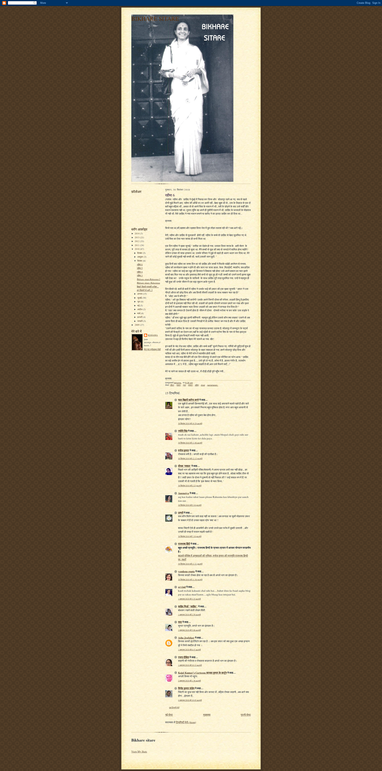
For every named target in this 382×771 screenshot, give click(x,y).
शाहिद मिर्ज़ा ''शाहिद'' (188, 606)
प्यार (184, 385)
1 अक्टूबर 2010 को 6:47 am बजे (189, 649)
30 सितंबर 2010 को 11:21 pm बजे (190, 564)
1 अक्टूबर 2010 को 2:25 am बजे (189, 599)
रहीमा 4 (140, 271)
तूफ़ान (178, 385)
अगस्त (140, 293)
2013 (137, 237)
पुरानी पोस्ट (246, 714)
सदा (180, 622)
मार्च (139, 313)
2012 (137, 241)
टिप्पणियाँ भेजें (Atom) (186, 722)
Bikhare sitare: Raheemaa (148, 282)
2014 (137, 233)
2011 (137, 245)
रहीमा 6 (140, 264)
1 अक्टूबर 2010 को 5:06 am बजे (189, 630)
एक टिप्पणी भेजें (174, 707)
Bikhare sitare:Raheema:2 (148, 279)
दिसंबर (140, 252)
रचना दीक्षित (183, 657)
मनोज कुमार (183, 450)
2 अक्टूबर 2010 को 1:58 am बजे (189, 680)
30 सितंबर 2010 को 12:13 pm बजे (190, 458)
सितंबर (140, 260)
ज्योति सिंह (182, 431)
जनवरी (140, 321)
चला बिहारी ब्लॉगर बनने (188, 400)
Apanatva (183, 493)
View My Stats (139, 751)
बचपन (190, 385)
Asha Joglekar (186, 637)
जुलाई (139, 297)
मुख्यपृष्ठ (206, 714)
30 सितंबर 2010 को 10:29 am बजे (190, 423)
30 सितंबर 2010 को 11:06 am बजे (190, 443)
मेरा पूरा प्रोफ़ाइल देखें (152, 349)
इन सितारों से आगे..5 (145, 290)
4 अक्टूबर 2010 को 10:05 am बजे (190, 700)
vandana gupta (186, 571)
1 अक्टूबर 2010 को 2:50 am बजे (189, 614)
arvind (182, 587)
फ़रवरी (140, 317)
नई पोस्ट (169, 714)
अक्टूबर (140, 256)
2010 (137, 248)
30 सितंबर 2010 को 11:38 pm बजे (190, 579)
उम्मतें (180, 512)
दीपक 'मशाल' (184, 466)
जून (139, 301)
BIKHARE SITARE (155, 18)
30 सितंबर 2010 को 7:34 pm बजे (189, 536)
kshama (153, 335)
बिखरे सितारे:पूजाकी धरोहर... (148, 286)
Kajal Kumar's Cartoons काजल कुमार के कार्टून (202, 672)
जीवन (172, 385)
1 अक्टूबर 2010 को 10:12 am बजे (190, 665)
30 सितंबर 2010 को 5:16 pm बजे (189, 505)
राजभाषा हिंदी (184, 543)
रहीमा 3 (140, 275)
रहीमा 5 (140, 268)
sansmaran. (212, 385)
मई (138, 305)
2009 (137, 324)
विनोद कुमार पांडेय (186, 688)
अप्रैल (140, 309)
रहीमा (197, 385)
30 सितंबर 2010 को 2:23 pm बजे (189, 485)
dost (203, 385)
